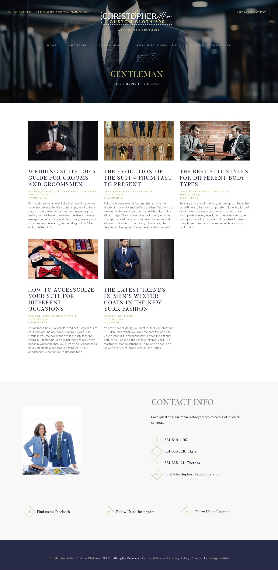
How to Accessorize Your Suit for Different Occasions (61, 299)
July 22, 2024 (114, 194)
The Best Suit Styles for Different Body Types (214, 177)
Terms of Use (152, 558)
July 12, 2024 (114, 319)
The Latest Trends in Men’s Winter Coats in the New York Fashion (135, 299)
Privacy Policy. (179, 558)
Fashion (34, 191)
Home (117, 84)
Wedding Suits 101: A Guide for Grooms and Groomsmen (62, 177)
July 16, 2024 (38, 319)
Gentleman (70, 191)
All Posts (133, 84)
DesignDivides (219, 558)
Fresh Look (51, 191)
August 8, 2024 (40, 194)
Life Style (88, 191)
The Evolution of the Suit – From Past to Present (138, 177)
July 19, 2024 (190, 194)
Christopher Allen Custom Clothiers (75, 558)
